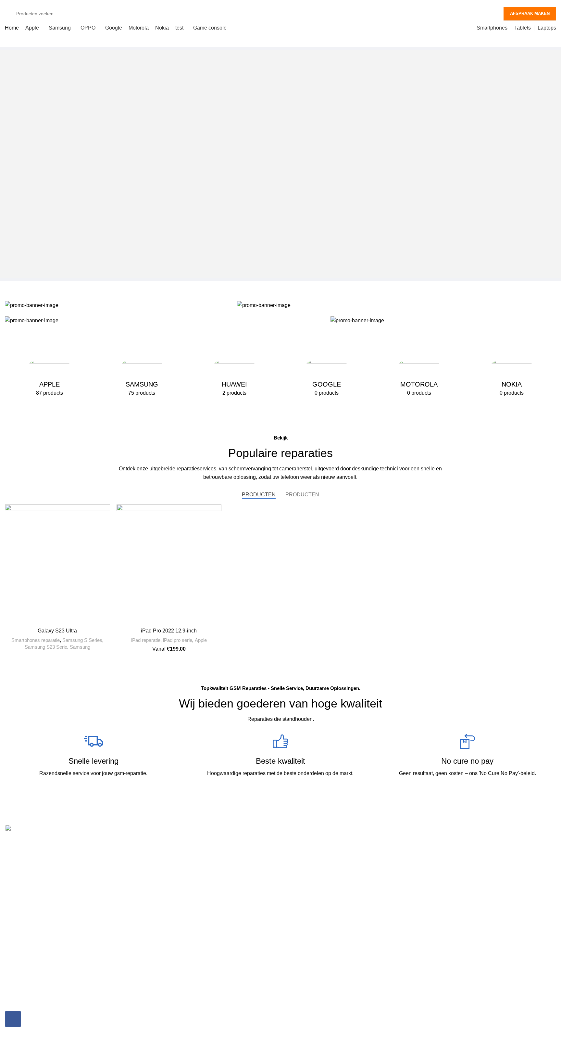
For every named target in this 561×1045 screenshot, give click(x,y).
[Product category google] (326, 379)
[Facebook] (13, 1019)
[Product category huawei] (234, 379)
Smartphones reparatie (35, 640)
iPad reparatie (145, 640)
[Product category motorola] (419, 379)
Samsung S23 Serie (46, 647)
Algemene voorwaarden (447, 863)
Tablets (291, 852)
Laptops (292, 863)
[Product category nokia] (511, 379)
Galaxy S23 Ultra (57, 630)
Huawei (152, 863)
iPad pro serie (177, 640)
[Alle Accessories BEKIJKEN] (443, 320)
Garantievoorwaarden (445, 874)
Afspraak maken (530, 13)
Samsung (80, 647)
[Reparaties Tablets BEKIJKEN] (396, 305)
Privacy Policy (437, 852)
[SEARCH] (484, 13)
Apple (201, 640)
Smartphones (297, 841)
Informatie (437, 830)
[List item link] (71, 943)
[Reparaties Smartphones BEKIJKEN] (118, 305)
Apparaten (297, 830)
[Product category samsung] (142, 379)
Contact (431, 885)
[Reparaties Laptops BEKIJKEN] (164, 320)
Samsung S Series (82, 640)
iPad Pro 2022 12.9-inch (169, 630)
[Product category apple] (49, 379)
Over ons (432, 841)
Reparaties (158, 830)
